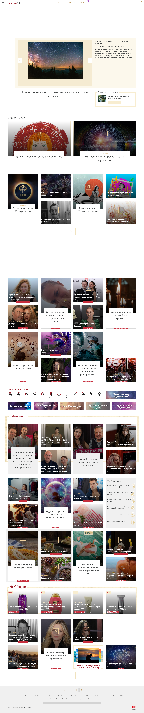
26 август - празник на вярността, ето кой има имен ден (120, 493)
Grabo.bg (97, 696)
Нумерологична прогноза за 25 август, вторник (119, 500)
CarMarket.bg (114, 696)
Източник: (30, 86)
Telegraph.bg (89, 696)
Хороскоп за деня (18, 389)
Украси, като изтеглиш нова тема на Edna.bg (88, 666)
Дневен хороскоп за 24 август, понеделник (116, 522)
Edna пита (18, 416)
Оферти (20, 587)
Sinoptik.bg (70, 696)
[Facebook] (77, 690)
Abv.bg (21, 696)
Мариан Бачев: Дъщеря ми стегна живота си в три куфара (118, 486)
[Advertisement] (72, 258)
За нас (52, 699)
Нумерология (84, 2)
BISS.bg (122, 696)
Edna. (14, 2)
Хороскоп (72, 2)
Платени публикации (80, 699)
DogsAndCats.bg (79, 696)
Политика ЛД (60, 699)
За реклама (69, 699)
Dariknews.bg (52, 696)
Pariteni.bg (105, 696)
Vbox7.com (61, 696)
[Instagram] (81, 690)
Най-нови (59, 2)
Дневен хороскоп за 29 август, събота (119, 515)
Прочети (114, 102)
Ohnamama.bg (29, 696)
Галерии (72, 35)
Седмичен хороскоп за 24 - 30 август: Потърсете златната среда (119, 508)
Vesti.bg (38, 696)
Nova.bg (44, 696)
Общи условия (27, 707)
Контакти (91, 699)
